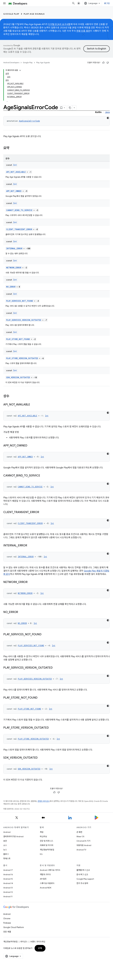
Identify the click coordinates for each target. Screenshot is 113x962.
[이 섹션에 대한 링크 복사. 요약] (12, 148)
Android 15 (8, 879)
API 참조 (43, 879)
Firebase (7, 923)
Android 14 (8, 883)
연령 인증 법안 (83, 31)
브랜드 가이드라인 (37, 942)
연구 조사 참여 (82, 883)
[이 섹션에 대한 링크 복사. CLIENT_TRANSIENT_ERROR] (42, 512)
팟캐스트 (6, 858)
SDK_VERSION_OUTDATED (18, 377)
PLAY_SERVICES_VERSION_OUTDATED (23, 320)
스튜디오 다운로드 (47, 883)
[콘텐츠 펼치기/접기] (20, 70)
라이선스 (24, 942)
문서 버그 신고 (82, 874)
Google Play (11, 14)
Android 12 (8, 892)
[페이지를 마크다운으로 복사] (70, 107)
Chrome (6, 918)
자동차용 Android (83, 845)
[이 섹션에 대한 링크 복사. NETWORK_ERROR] (30, 582)
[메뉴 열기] (4, 3)
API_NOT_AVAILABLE (16, 172)
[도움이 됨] (103, 63)
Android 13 (8, 887)
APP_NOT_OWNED (13, 191)
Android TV (81, 849)
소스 (5, 845)
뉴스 (5, 849)
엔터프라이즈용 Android (13, 836)
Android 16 (8, 874)
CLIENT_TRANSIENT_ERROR (19, 229)
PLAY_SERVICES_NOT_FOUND (19, 301)
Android (6, 832)
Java (107, 112)
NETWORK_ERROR (13, 267)
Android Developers (11, 62)
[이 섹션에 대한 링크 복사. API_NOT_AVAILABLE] (33, 404)
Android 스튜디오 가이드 (50, 870)
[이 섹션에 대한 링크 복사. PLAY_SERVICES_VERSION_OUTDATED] (55, 668)
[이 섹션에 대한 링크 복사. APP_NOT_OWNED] (30, 445)
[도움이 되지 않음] (108, 63)
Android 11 (8, 896)
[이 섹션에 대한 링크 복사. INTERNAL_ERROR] (30, 545)
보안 (5, 841)
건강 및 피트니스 (46, 841)
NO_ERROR (10, 286)
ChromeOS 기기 (83, 841)
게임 (41, 832)
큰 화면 (79, 832)
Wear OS (80, 836)
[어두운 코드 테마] (108, 118)
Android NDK (45, 887)
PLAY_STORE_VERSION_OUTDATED (22, 358)
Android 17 (8, 870)
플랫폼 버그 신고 (83, 870)
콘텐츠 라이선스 (44, 801)
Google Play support (85, 879)
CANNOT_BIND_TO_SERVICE (19, 210)
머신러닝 (43, 836)
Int (15, 165)
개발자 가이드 (45, 874)
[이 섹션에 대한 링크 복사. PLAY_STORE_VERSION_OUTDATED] (51, 728)
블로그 (6, 854)
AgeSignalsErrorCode (29, 121)
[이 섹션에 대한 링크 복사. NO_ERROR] (21, 612)
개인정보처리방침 (47, 849)
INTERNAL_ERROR (14, 248)
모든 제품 (7, 931)
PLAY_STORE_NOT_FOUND (18, 339)
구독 (40, 948)
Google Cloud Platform (13, 927)
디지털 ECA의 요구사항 (59, 24)
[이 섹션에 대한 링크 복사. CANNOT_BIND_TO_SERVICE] (43, 475)
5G (41, 854)
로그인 (107, 3)
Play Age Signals (34, 14)
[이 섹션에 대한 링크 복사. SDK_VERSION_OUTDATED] (40, 758)
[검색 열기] (73, 3)
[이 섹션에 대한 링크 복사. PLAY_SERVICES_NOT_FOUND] (44, 634)
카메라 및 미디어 (46, 845)
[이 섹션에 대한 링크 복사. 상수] (12, 396)
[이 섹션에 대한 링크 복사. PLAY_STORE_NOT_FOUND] (40, 698)
